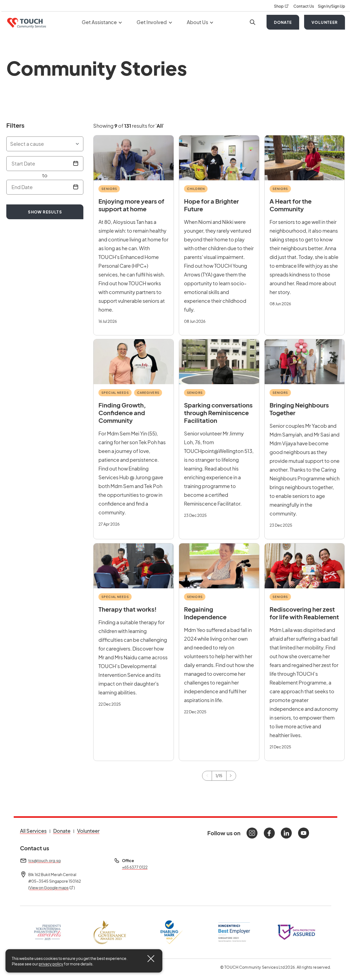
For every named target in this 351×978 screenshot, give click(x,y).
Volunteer (325, 22)
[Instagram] (252, 833)
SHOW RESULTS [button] (45, 211)
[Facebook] (269, 833)
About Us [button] (198, 22)
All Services (33, 831)
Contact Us (304, 6)
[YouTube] (303, 833)
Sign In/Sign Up (331, 6)
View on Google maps (51, 887)
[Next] (231, 776)
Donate (283, 22)
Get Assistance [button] (100, 22)
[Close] (151, 958)
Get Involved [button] (152, 22)
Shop (281, 6)
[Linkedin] (286, 833)
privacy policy (51, 963)
